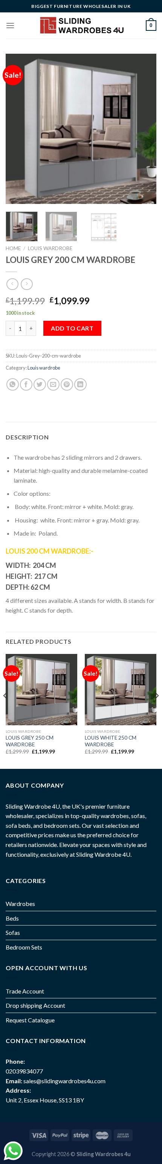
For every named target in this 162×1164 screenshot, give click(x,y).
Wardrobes (20, 903)
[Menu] (10, 25)
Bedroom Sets (24, 947)
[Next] (144, 129)
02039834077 (24, 1071)
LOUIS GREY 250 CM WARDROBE (29, 741)
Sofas (13, 932)
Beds (12, 918)
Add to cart (72, 328)
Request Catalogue (30, 1020)
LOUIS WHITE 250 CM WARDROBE (110, 741)
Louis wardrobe (50, 248)
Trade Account (25, 991)
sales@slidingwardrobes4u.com (64, 1080)
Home (13, 248)
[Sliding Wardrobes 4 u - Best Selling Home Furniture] (81, 25)
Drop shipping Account (35, 1005)
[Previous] (18, 129)
